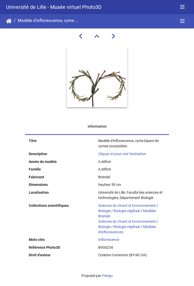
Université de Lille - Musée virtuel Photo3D (54, 7)
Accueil (9, 21)
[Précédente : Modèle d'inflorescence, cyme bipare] (80, 36)
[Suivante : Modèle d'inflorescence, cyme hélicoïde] (113, 36)
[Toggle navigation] (182, 7)
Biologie (104, 211)
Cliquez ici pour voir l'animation (122, 154)
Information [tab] (97, 126)
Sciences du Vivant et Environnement (127, 206)
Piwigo (107, 276)
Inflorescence (108, 240)
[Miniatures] (97, 36)
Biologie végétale (127, 211)
